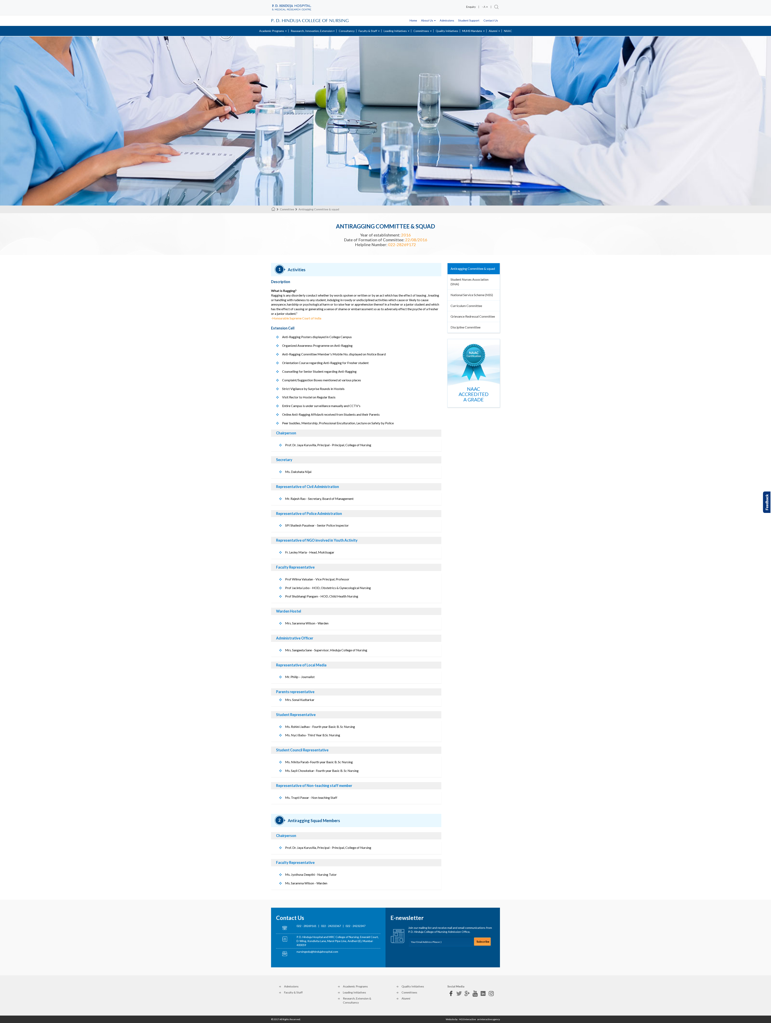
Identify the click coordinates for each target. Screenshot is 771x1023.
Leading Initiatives (395, 31)
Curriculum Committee (466, 306)
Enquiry (471, 6)
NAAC (508, 31)
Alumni (493, 31)
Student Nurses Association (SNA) (470, 281)
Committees (421, 31)
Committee (287, 209)
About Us (427, 20)
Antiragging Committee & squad (473, 268)
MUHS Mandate (472, 31)
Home (413, 20)
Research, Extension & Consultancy (357, 1000)
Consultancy (347, 31)
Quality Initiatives (447, 31)
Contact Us (490, 20)
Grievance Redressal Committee (473, 316)
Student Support (468, 20)
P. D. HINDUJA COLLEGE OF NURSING (310, 20)
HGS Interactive (467, 1019)
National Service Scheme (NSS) (472, 295)
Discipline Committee (465, 327)
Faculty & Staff (368, 31)
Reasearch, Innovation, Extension (312, 31)
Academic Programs (272, 31)
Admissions (447, 20)
